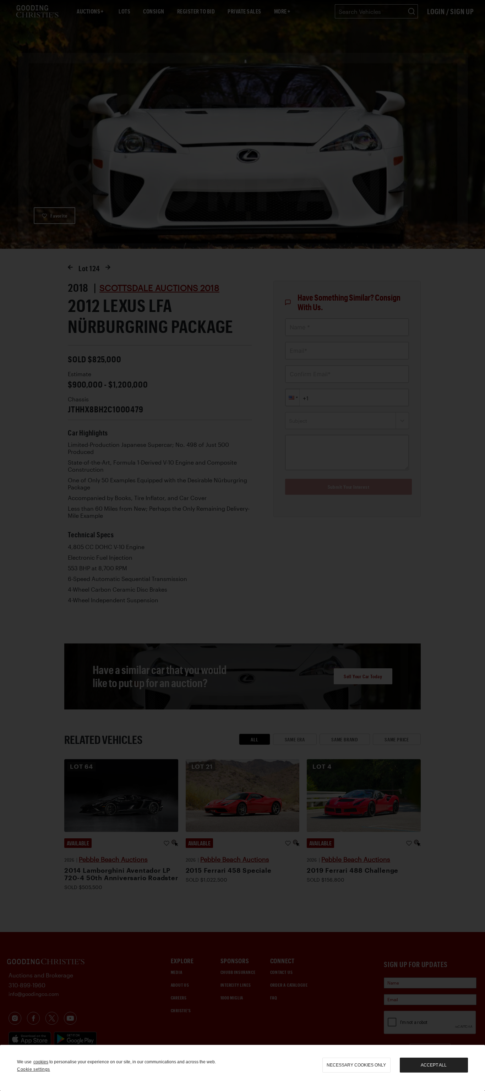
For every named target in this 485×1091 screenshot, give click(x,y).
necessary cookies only (356, 1065)
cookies (40, 1061)
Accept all (434, 1065)
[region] (242, 1068)
